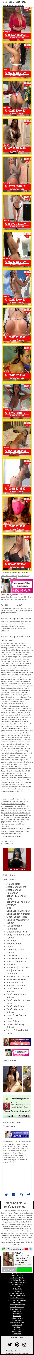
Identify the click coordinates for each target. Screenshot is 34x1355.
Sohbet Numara (17, 1275)
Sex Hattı (17, 1287)
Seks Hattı (17, 1316)
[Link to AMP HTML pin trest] (28, 1195)
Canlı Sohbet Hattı (17, 1298)
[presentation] (28, 1078)
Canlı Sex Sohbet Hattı (17, 1296)
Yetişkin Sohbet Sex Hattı (17, 1282)
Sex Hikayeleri (23, 576)
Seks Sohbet (16, 1311)
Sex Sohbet (17, 1302)
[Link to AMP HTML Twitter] (6, 1195)
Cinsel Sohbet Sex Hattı (17, 1280)
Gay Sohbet (17, 1329)
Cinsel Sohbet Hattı (17, 1278)
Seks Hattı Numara (17, 1322)
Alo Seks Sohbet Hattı (17, 1293)
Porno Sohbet (17, 1291)
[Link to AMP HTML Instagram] (21, 1195)
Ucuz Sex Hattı (17, 1273)
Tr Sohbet (17, 1327)
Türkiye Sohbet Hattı (17, 1307)
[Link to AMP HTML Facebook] (13, 1195)
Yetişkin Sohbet (17, 1331)
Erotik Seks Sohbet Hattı (17, 1300)
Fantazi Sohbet (17, 1313)
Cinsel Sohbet (17, 1325)
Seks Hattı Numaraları (9, 576)
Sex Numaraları (17, 1320)
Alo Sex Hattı (17, 1289)
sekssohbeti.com (22, 1353)
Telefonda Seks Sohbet (17, 1305)
